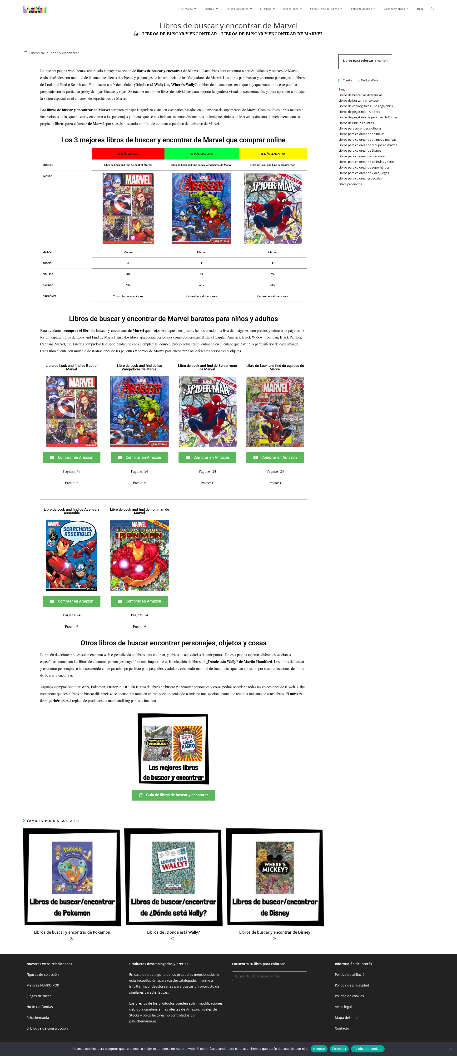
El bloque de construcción (47, 1028)
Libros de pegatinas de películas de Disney (368, 117)
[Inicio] (136, 33)
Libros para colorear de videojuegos (363, 173)
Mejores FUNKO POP (42, 985)
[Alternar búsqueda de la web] (432, 9)
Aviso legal (343, 1006)
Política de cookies (349, 996)
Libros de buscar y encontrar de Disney (274, 932)
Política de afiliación (351, 974)
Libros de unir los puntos (356, 123)
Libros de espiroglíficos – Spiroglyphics (365, 106)
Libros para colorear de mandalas (362, 156)
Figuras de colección (42, 974)
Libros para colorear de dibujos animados (367, 145)
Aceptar (319, 1049)
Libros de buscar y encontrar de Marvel (272, 33)
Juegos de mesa (38, 996)
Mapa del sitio (346, 1017)
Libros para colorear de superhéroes (364, 167)
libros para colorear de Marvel (79, 123)
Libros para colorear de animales (361, 134)
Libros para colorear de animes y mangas (367, 139)
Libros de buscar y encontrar (54, 53)
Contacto (342, 1028)
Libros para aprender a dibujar (359, 128)
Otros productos (350, 184)
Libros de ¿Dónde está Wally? (173, 932)
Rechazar (339, 1049)
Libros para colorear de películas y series (366, 161)
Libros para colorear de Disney (359, 150)
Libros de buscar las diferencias (360, 95)
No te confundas (39, 1006)
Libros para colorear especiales (360, 178)
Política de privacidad (352, 985)
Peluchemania (37, 1017)
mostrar (381, 60)
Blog (341, 89)
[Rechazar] (451, 1048)
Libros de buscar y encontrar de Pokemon (72, 932)
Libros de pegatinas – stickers (359, 112)
